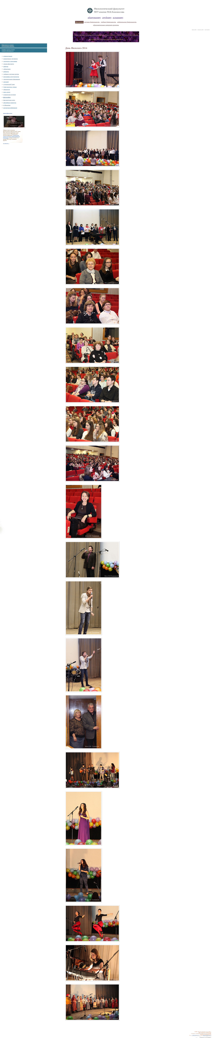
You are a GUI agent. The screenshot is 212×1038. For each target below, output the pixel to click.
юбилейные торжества (9, 102)
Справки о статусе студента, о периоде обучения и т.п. (8, 50)
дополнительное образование (11, 79)
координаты (207, 29)
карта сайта (194, 29)
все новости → (6, 143)
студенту (106, 17)
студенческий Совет (9, 84)
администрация (7, 56)
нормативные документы (10, 59)
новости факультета (7, 113)
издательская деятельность (126, 22)
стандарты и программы (10, 61)
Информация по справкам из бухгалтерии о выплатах (8, 45)
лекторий (6, 82)
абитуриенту (94, 17)
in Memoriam (6, 105)
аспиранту (118, 17)
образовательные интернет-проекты (106, 25)
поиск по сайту (201, 29)
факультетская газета (9, 100)
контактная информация (10, 108)
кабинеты (6, 71)
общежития (6, 89)
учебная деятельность (108, 22)
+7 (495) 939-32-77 (195, 1035)
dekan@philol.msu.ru (207, 1035)
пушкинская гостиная (9, 94)
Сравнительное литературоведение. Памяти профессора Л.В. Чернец (11, 136)
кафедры (5, 66)
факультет (79, 22)
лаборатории (7, 69)
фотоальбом (7, 97)
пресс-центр (6, 92)
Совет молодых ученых (10, 87)
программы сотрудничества (11, 77)
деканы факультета (8, 64)
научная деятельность (92, 22)
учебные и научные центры (11, 74)
